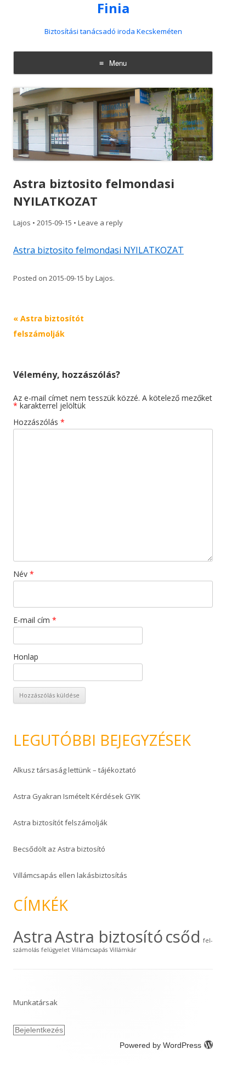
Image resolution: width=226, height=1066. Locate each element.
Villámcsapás (90, 950)
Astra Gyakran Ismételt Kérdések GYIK (76, 796)
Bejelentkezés (39, 1029)
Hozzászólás (39, 422)
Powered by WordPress (160, 1045)
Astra (33, 937)
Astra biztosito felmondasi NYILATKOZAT (98, 250)
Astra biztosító (109, 937)
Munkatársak (35, 1002)
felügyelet (55, 950)
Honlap (25, 656)
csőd (183, 937)
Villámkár (123, 950)
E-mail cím (34, 620)
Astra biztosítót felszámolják (60, 822)
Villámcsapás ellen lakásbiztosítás (70, 875)
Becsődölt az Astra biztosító (59, 849)
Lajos (22, 223)
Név (23, 574)
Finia (113, 8)
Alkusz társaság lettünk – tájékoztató (74, 770)
